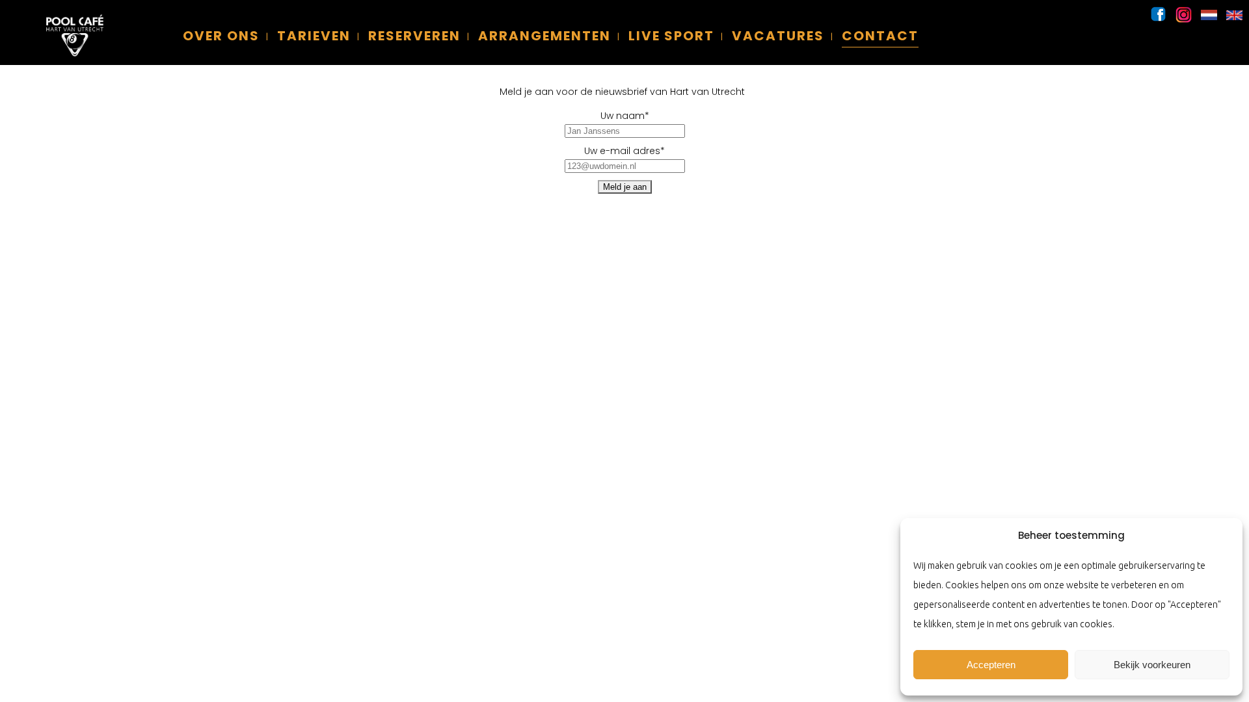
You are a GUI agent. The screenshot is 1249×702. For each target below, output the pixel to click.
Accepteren (991, 664)
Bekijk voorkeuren (1152, 664)
